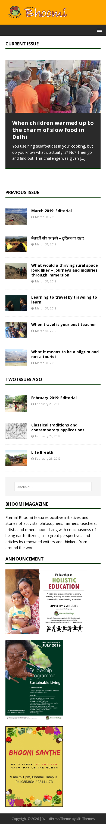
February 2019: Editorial (54, 397)
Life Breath (42, 452)
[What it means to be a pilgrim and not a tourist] (16, 362)
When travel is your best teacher (63, 324)
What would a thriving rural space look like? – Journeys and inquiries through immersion (64, 270)
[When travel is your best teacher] (16, 335)
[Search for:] (53, 486)
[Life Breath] (16, 463)
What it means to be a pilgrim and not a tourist (65, 354)
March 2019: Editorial (51, 210)
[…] (82, 158)
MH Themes (85, 818)
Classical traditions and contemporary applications (58, 427)
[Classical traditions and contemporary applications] (16, 435)
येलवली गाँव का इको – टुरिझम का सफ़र (57, 238)
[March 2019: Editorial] (16, 221)
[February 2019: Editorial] (16, 408)
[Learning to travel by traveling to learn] (16, 308)
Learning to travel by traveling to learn (64, 300)
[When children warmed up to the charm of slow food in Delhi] (53, 86)
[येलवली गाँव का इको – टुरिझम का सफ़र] (16, 248)
